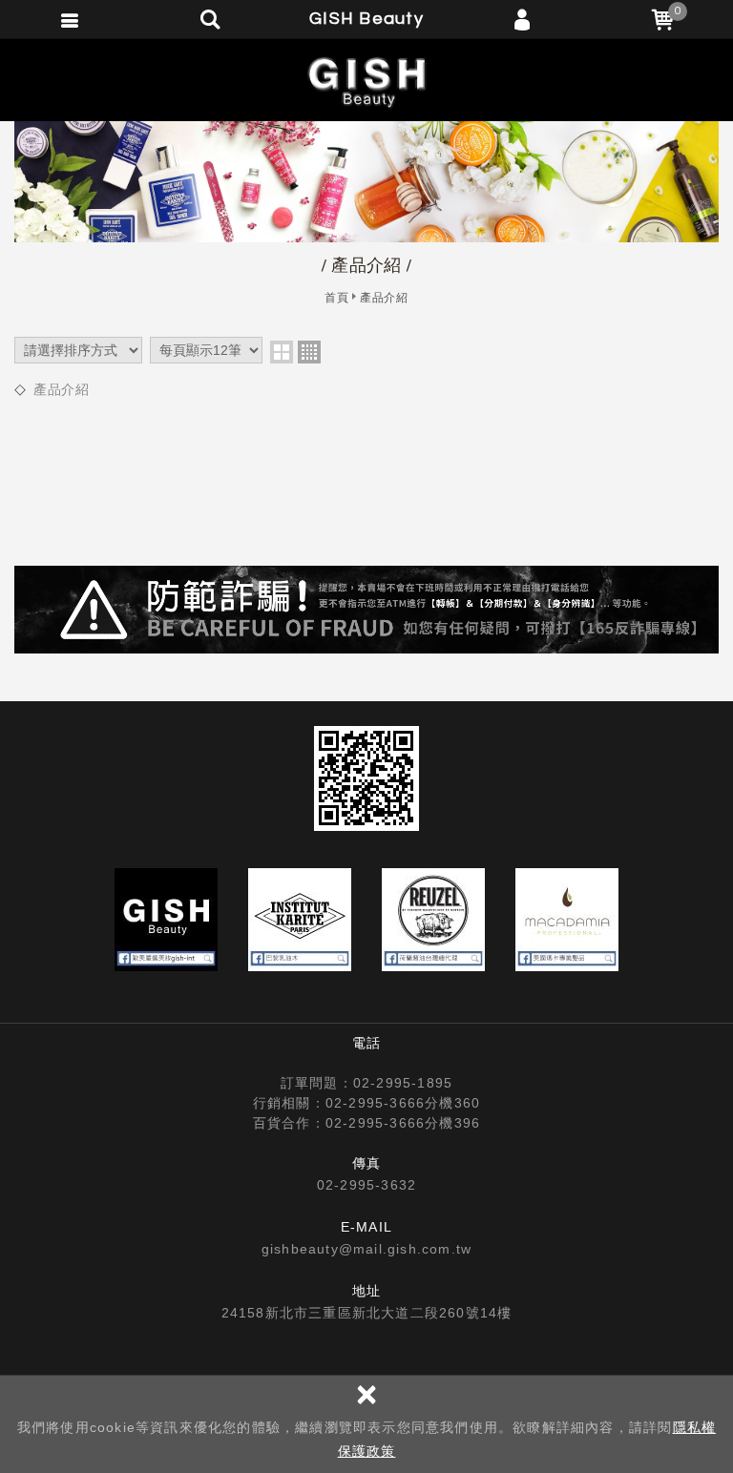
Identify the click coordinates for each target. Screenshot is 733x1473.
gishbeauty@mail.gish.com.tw (366, 1248)
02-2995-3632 (366, 1185)
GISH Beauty (366, 81)
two (281, 352)
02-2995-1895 (402, 1082)
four (309, 352)
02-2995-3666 (375, 1102)
